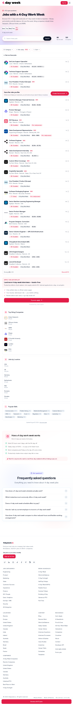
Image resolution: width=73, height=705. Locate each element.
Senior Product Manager (17, 211)
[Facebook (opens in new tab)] (21, 562)
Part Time (41, 600)
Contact (57, 641)
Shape (11, 112)
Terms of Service (49, 698)
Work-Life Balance (43, 575)
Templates (41, 654)
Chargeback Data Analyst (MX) (19, 242)
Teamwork (17, 414)
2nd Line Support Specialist (18, 61)
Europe (5, 619)
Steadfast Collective (15, 254)
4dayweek (8, 543)
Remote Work (42, 619)
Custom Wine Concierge (17, 161)
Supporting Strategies (16, 132)
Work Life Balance (43, 622)
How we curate (43, 422)
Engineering (6, 572)
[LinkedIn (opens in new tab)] (9, 562)
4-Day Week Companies (10, 659)
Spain (4, 648)
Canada (5, 629)
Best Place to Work (9, 684)
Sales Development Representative (20, 130)
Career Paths (42, 648)
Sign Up (64, 3)
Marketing (6, 578)
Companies (58, 632)
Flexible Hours (42, 588)
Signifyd (11, 102)
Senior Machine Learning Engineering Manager (24, 201)
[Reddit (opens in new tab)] (30, 562)
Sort (36, 49)
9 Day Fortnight (7, 687)
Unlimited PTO (7, 681)
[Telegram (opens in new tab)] (25, 562)
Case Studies (42, 641)
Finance (5, 591)
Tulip (10, 122)
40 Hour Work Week (61, 625)
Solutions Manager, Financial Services (21, 100)
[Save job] (68, 62)
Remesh (11, 142)
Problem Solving (25, 411)
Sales (46, 414)
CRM (7, 414)
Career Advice (42, 629)
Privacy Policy (38, 698)
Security (5, 604)
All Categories (7, 607)
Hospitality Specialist (16, 171)
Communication (11, 411)
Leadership (56, 414)
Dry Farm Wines (13, 163)
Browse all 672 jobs (36, 701)
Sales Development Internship (19, 151)
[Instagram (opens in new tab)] (13, 562)
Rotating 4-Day (43, 594)
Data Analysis (10, 417)
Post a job (58, 652)
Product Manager (15, 110)
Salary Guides (42, 625)
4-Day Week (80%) (44, 584)
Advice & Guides (43, 638)
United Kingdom (8, 625)
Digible (11, 213)
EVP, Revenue (13, 120)
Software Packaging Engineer (19, 191)
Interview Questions (44, 632)
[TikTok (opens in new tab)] (17, 562)
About (57, 638)
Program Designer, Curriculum (19, 222)
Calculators (58, 629)
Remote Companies (9, 662)
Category (8, 49)
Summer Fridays (43, 591)
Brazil (4, 645)
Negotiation (37, 414)
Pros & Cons (59, 622)
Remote (5, 616)
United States (7, 622)
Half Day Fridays (43, 581)
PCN (10, 84)
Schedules (41, 651)
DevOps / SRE (7, 600)
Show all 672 (65, 272)
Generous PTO (42, 597)
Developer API (59, 645)
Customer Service (58, 411)
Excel (27, 414)
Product (5, 575)
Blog (39, 616)
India (4, 632)
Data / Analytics (7, 597)
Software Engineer (15, 140)
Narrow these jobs (11, 55)
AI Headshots (59, 619)
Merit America (13, 224)
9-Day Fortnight (43, 578)
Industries (41, 645)
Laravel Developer (15, 262)
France (5, 651)
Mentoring (21, 417)
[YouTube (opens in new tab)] (34, 562)
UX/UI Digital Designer (16, 252)
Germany (5, 641)
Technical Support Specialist (18, 71)
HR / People (6, 594)
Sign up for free (9, 556)
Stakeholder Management (42, 411)
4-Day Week (42, 572)
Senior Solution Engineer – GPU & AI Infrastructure (26, 232)
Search (47, 38)
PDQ (10, 193)
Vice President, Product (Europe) (20, 82)
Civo (10, 234)
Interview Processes (44, 635)
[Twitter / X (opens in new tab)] (4, 562)
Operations (6, 588)
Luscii (10, 63)
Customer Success (8, 584)
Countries (58, 635)
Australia (5, 638)
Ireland (5, 635)
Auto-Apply (58, 616)
